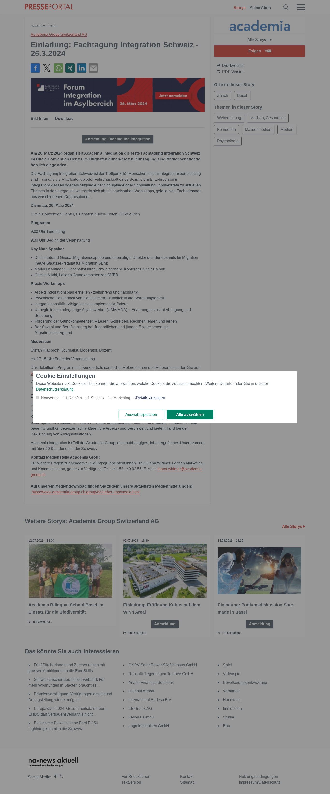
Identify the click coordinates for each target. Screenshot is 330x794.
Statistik (97, 398)
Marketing (121, 398)
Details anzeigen (150, 398)
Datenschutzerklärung (55, 389)
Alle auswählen (190, 415)
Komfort (75, 398)
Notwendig (50, 398)
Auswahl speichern (141, 415)
